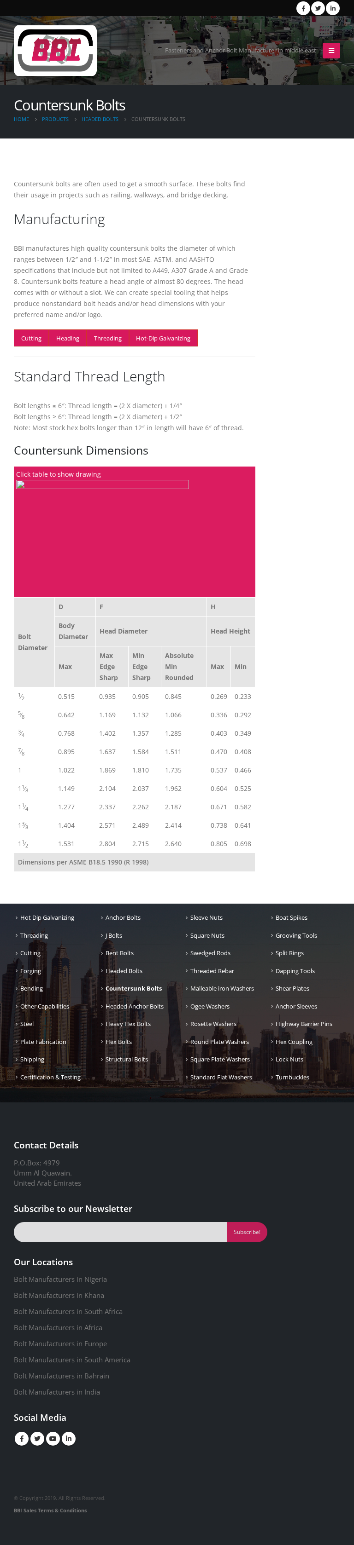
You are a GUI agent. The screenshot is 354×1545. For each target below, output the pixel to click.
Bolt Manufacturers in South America (72, 1359)
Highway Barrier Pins (304, 1024)
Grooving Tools (296, 935)
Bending (31, 988)
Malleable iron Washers (222, 988)
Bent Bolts (120, 953)
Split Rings (290, 953)
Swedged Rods (210, 953)
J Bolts (114, 935)
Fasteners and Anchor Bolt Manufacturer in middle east (240, 50)
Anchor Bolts (123, 917)
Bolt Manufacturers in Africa (58, 1327)
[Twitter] (318, 8)
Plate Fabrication (43, 1042)
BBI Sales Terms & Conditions (50, 1510)
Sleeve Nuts (206, 917)
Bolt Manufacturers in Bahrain (61, 1375)
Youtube (53, 1439)
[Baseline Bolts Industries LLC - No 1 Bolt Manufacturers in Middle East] (55, 50)
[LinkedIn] (333, 8)
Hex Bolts (119, 1042)
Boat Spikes (291, 917)
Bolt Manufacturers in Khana (59, 1295)
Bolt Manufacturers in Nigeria (60, 1279)
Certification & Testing (50, 1077)
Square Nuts (207, 935)
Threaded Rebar (212, 971)
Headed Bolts (124, 971)
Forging (30, 971)
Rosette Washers (213, 1024)
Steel (27, 1024)
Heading (67, 338)
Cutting (31, 338)
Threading (108, 338)
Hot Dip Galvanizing (47, 917)
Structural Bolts (127, 1059)
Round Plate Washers (219, 1042)
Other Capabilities (44, 1006)
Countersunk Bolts (134, 988)
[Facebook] (303, 8)
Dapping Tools (295, 971)
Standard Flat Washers (221, 1077)
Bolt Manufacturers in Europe (60, 1343)
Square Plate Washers (220, 1059)
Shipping (32, 1059)
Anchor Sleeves (296, 1006)
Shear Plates (292, 988)
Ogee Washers (210, 1006)
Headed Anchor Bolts (135, 1006)
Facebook (22, 1439)
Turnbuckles (292, 1077)
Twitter (37, 1439)
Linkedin (69, 1439)
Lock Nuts (289, 1059)
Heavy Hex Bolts (128, 1024)
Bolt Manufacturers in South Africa (68, 1311)
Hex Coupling (294, 1042)
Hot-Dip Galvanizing (163, 338)
